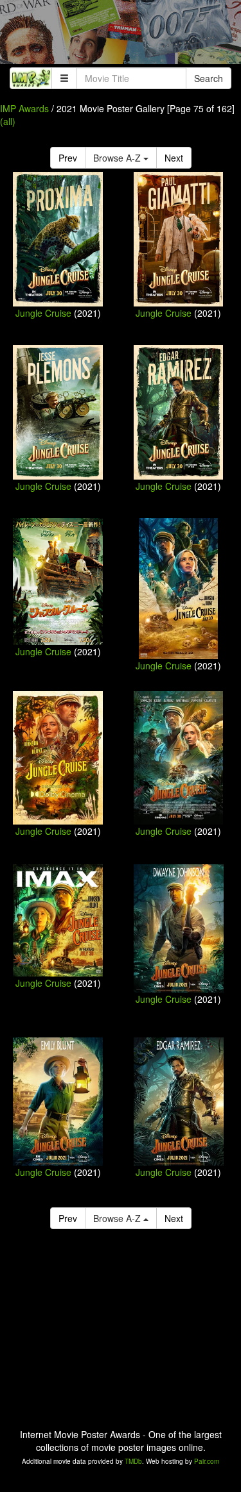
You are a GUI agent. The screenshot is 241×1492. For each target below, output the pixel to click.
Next (174, 157)
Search (208, 78)
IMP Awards (24, 108)
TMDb (133, 1461)
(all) (7, 121)
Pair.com (206, 1461)
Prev (67, 157)
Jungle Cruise (43, 312)
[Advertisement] (120, 35)
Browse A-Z (118, 157)
